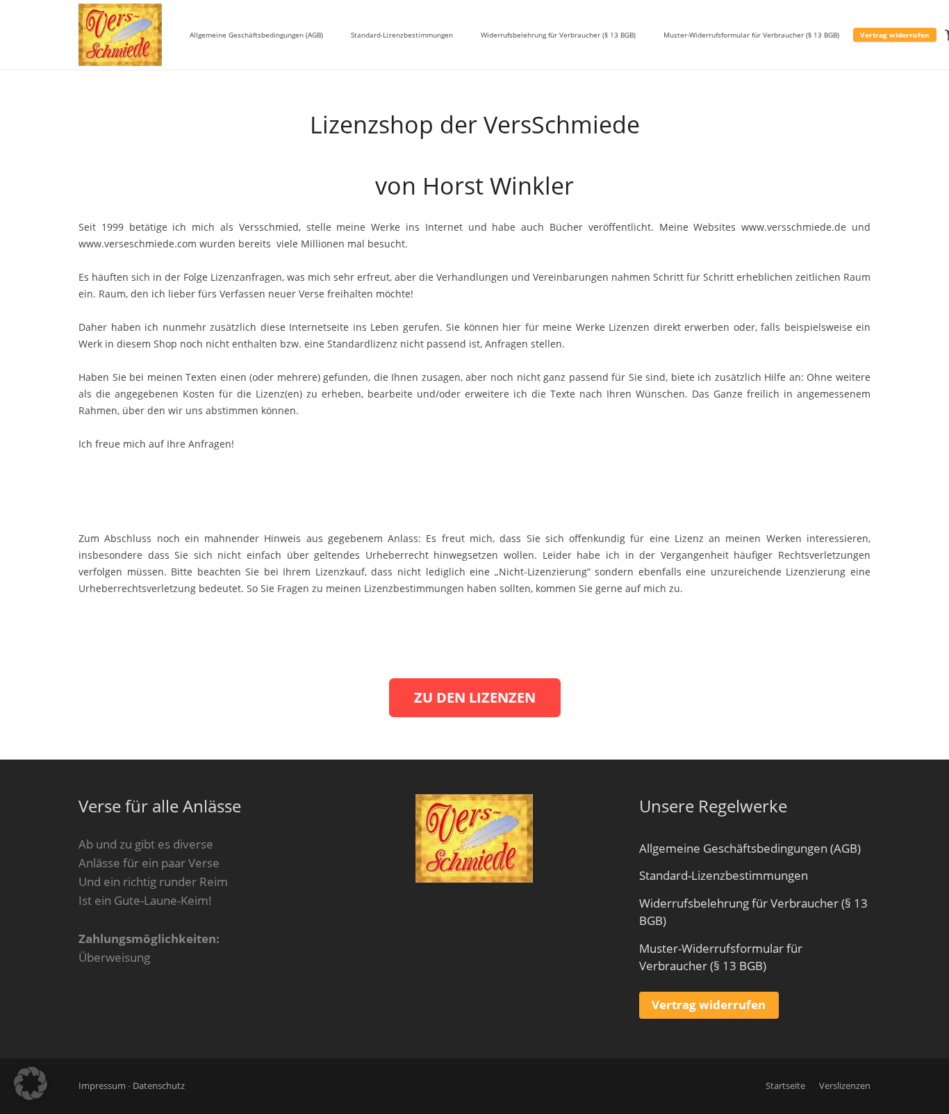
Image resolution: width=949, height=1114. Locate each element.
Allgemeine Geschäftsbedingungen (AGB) (750, 848)
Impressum (102, 1086)
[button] (30, 1083)
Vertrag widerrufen (709, 1005)
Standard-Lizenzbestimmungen (723, 875)
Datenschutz (159, 1086)
